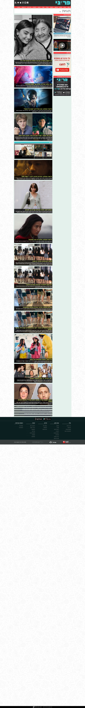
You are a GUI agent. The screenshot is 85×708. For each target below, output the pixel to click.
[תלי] (37, 442)
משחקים (33, 436)
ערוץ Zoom (45, 429)
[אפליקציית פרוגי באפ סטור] (38, 419)
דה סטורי (24, 7)
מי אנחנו (69, 427)
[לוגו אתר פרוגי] (63, 3)
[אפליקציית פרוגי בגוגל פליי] (46, 419)
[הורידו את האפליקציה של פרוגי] (62, 87)
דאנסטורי (33, 429)
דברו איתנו (69, 425)
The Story (45, 425)
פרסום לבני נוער (68, 431)
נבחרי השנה (32, 427)
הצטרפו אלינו (68, 429)
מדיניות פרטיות (45, 707)
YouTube (21, 425)
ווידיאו (50, 142)
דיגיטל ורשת (56, 429)
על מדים (29, 7)
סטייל (47, 7)
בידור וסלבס (56, 436)
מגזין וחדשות (56, 438)
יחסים (39, 7)
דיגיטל (51, 7)
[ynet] (66, 442)
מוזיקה (56, 7)
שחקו (18, 7)
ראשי (69, 7)
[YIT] (37, 707)
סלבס (60, 7)
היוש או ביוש (32, 425)
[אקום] (52, 442)
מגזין (65, 7)
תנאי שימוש (50, 707)
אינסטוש (45, 427)
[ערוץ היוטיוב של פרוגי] (62, 64)
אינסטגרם (21, 427)
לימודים (34, 7)
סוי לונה (33, 431)
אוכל (43, 7)
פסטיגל (33, 434)
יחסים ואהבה (56, 433)
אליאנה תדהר (32, 433)
